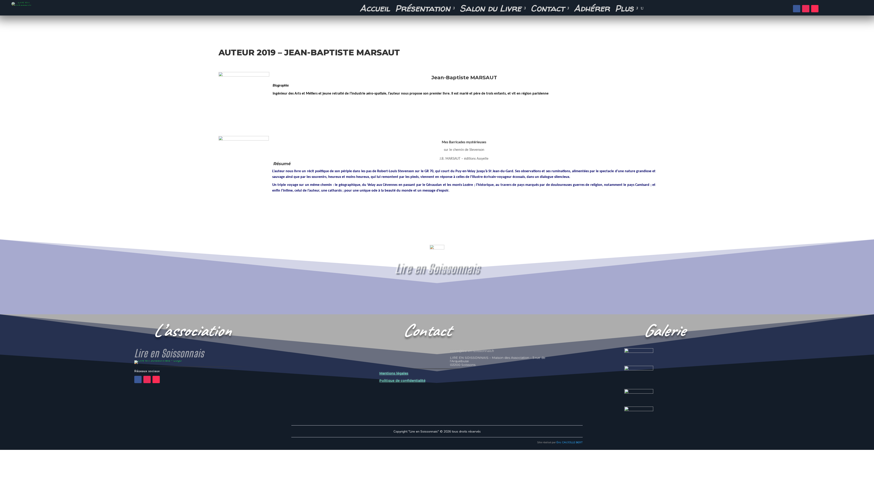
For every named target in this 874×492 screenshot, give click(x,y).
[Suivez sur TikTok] (814, 8)
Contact (547, 9)
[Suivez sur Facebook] (796, 8)
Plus (624, 9)
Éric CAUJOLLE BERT (569, 442)
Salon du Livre (490, 9)
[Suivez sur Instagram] (805, 8)
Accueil (375, 9)
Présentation (422, 9)
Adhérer (592, 9)
